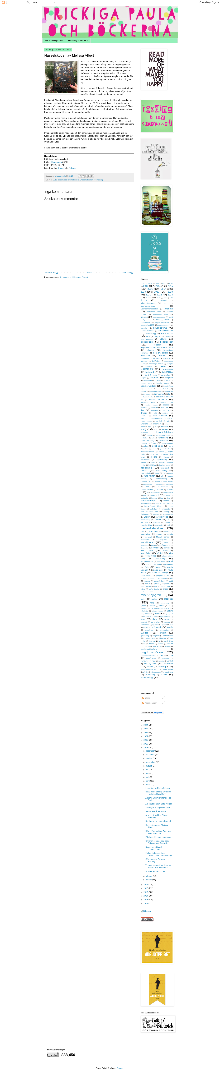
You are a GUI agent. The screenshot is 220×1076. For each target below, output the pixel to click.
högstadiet (165, 468)
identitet (144, 470)
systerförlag (145, 636)
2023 (170, 294)
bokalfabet (145, 355)
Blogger (120, 1068)
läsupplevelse (162, 517)
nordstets (144, 545)
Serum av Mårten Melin (155, 811)
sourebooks (145, 624)
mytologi (148, 537)
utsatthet (165, 658)
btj (169, 394)
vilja (153, 661)
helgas (166, 457)
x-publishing (168, 672)
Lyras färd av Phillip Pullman (157, 788)
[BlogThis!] (83, 176)
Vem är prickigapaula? (54, 41)
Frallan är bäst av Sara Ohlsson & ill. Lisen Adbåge (158, 854)
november (150, 755)
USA (171, 655)
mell (168, 525)
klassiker (159, 484)
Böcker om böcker (158, 399)
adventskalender (148, 303)
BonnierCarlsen (148, 386)
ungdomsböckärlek (148, 655)
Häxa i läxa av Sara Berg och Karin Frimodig (158, 832)
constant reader (151, 405)
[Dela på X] (86, 176)
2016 (150, 289)
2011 (171, 283)
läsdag (166, 512)
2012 (145, 903)
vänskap (162, 666)
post (156, 586)
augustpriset (145, 322)
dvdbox (166, 410)
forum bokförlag (147, 440)
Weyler (145, 672)
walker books (168, 669)
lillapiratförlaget (148, 500)
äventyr (164, 675)
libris (168, 498)
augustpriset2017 (163, 325)
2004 (157, 283)
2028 (165, 298)
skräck (166, 619)
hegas (154, 457)
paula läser (158, 570)
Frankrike (163, 440)
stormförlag (149, 630)
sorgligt (167, 622)
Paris (146, 567)
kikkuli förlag (147, 484)
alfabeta (169, 308)
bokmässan (168, 369)
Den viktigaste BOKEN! (78, 41)
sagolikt (143, 608)
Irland (157, 473)
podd (171, 581)
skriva (155, 619)
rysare (152, 606)
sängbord (156, 636)
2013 (145, 286)
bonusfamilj (148, 389)
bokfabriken (145, 358)
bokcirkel (163, 355)
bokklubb (163, 366)
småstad (144, 622)
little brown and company (163, 503)
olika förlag (150, 556)
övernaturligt (98, 180)
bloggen (150, 350)
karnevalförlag (161, 479)
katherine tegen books (164, 481)
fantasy (165, 429)
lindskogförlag (146, 503)
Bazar (148, 336)
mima (142, 531)
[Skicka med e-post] (79, 176)
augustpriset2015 (162, 322)
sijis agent (169, 614)
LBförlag (167, 495)
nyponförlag (146, 553)
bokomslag (165, 375)
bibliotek (163, 339)
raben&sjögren (151, 595)
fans (155, 429)
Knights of (169, 484)
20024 (150, 283)
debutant (154, 408)
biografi (157, 345)
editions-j (166, 413)
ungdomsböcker (86, 180)
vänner (150, 667)
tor (159, 641)
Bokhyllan (148, 366)
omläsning (160, 558)
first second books (163, 435)
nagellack (163, 540)
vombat (170, 661)
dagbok (166, 405)
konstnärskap (163, 487)
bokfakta (156, 358)
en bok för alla (162, 421)
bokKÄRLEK (147, 369)
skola (143, 619)
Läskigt (147, 517)
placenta (147, 581)
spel (171, 624)
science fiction (157, 611)
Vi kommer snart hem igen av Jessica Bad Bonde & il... (158, 866)
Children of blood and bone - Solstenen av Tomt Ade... (158, 842)
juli (147, 770)
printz (143, 589)
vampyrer (144, 661)
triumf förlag (168, 641)
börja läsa (162, 402)
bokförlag (155, 361)
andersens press (154, 312)
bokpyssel (147, 380)
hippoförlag (162, 459)
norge (153, 545)
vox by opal (150, 664)
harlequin (161, 451)
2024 (148, 297)
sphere (145, 627)
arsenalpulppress (159, 317)
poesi (156, 583)
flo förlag (144, 438)
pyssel (165, 589)
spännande (157, 627)
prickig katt (165, 586)
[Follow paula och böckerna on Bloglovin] (152, 713)
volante (161, 661)
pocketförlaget (159, 581)
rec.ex (168, 598)
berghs (157, 336)
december (150, 751)
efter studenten (160, 416)
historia (143, 462)
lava (144, 495)
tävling (167, 646)
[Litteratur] (146, 911)
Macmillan (144, 522)
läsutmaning (145, 520)
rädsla (161, 606)
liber (161, 498)
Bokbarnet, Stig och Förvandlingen (154, 848)
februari (149, 876)
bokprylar (169, 378)
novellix (167, 548)
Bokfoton (144, 361)
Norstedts (144, 548)
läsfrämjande (168, 514)
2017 (163, 289)
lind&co (166, 501)
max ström (159, 525)
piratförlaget (162, 578)
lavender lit (154, 495)
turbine (160, 644)
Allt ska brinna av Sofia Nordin (158, 804)
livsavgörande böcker (153, 506)
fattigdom (144, 432)
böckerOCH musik (148, 402)
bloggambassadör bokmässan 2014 (157, 347)
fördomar (144, 443)
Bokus (61, 168)
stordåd (170, 627)
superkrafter (164, 630)
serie (157, 613)
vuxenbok (168, 663)
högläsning (146, 467)
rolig (152, 603)
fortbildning (163, 438)
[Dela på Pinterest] (92, 176)
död (155, 413)
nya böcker (147, 550)
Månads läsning (162, 537)
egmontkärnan (157, 418)
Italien (170, 473)
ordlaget (157, 564)
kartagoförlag (146, 481)
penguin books (162, 575)
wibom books (156, 672)
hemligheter (145, 459)
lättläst (158, 520)
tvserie (170, 644)
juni (147, 773)
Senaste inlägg (51, 272)
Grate (154, 449)
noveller (154, 548)
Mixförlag (166, 531)
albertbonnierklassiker (149, 309)
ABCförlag (163, 300)
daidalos (144, 408)
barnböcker (167, 333)
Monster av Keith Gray (155, 871)
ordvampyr (168, 564)
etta (156, 427)
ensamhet (157, 424)
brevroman (147, 394)
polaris (167, 583)
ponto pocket (146, 586)
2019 (156, 291)
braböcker (169, 391)
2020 (170, 291)
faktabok (165, 426)
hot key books (164, 465)
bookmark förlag (163, 389)
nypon (165, 551)
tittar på (152, 641)
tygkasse (157, 646)
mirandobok (153, 531)
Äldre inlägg (127, 272)
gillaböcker (157, 446)
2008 (164, 283)
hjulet (153, 462)
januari (149, 880)
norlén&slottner (164, 545)
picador (143, 578)
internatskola (146, 473)
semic (147, 614)
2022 (159, 294)
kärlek (170, 489)
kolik (147, 487)
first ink (150, 435)
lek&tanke (144, 498)
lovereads (166, 509)
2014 (158, 286)
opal (170, 561)
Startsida (90, 272)
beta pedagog (147, 339)
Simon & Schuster (150, 616)
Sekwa (170, 611)
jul (162, 476)
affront (166, 303)
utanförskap (151, 658)
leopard (154, 498)
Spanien (155, 624)
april (148, 781)
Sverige (144, 632)
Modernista (56, 162)
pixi (171, 578)
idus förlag (161, 470)
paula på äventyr (160, 573)
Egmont (143, 418)
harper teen (154, 454)
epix (149, 427)
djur (142, 410)
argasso (144, 317)
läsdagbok (145, 514)
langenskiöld (168, 492)
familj (143, 429)
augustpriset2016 (147, 325)
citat (171, 402)
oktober (149, 758)
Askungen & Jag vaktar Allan (157, 808)
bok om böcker (63, 180)
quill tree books (152, 592)
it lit (164, 473)
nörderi (160, 553)
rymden (143, 606)
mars (148, 785)
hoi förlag (152, 465)
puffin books (154, 589)
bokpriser (154, 377)
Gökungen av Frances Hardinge (155, 860)
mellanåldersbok (152, 528)
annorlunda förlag (160, 314)
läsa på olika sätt (149, 512)
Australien (144, 328)
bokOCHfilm (167, 372)
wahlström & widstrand (150, 669)
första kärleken (167, 443)
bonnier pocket (163, 383)
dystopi (144, 413)
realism (155, 599)
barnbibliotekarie (165, 331)
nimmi (166, 542)
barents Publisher (147, 331)
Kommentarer (150, 703)
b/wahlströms (160, 327)
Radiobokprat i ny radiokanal (158, 821)
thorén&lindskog (149, 638)
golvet (145, 449)
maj (147, 777)
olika (171, 553)
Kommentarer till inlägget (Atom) (74, 277)
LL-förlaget (154, 509)
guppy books (165, 449)
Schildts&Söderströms (160, 608)
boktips (158, 380)
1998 (142, 283)
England (144, 424)
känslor (160, 490)
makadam (156, 522)
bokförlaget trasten (156, 364)
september (151, 762)
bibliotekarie (147, 341)
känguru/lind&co (147, 490)
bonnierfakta (168, 386)
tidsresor (162, 638)
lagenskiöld (155, 492)
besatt (167, 336)
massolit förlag (146, 525)
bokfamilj (166, 358)
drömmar (154, 410)
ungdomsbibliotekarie (149, 649)
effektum (144, 416)
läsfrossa (156, 514)
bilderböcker (166, 341)
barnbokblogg (151, 334)
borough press (156, 391)
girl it (171, 446)
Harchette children (147, 451)
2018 (55, 180)
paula (158, 567)
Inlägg (147, 698)
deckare (164, 407)
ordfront (148, 564)
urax (161, 655)
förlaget (153, 443)
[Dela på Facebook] (89, 176)
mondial (159, 534)
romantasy (165, 603)
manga (167, 522)
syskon (163, 633)
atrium (166, 320)
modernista (74, 180)
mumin (170, 534)
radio (143, 599)
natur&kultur (147, 542)
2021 (148, 294)
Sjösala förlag (165, 616)
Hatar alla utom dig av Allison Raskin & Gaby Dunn (158, 793)
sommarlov (155, 622)
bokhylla (170, 364)
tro (144, 644)
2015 (170, 286)
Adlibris (72, 168)
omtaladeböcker (147, 561)
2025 (158, 298)
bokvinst (167, 380)
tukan (151, 644)
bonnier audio (146, 383)
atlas (158, 320)
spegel (164, 624)
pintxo (152, 578)
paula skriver (146, 575)
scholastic (144, 611)
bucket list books (147, 397)
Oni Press (161, 561)
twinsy (147, 646)
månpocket (145, 540)
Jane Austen (149, 476)
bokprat (143, 378)
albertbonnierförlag (148, 306)
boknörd (149, 372)
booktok (144, 391)
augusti (149, 766)
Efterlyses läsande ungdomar (158, 837)
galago (145, 446)
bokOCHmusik (151, 375)
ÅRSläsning (150, 675)
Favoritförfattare (164, 432)
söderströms (168, 636)
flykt (153, 438)
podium (147, 583)
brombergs (159, 394)
